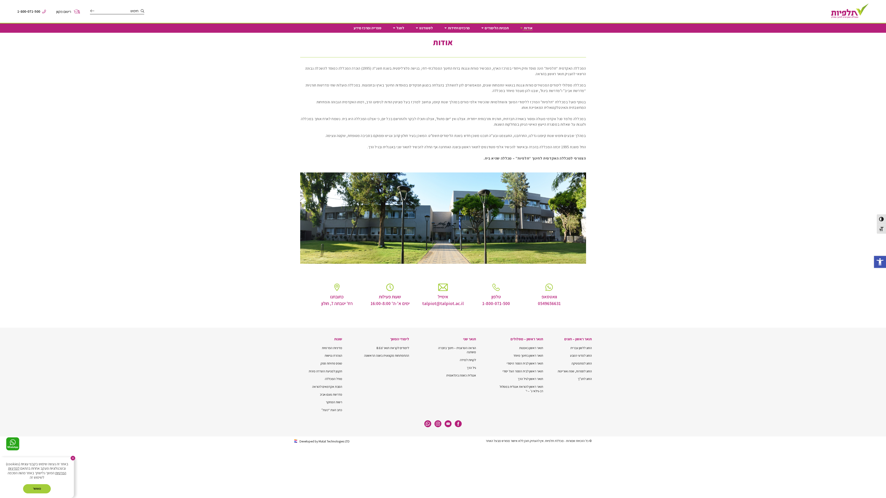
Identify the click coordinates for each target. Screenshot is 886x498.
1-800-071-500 (28, 11)
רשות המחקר (334, 402)
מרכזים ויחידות (459, 28)
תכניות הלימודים (497, 28)
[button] (880, 262)
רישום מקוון (63, 11)
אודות (528, 28)
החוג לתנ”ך (585, 379)
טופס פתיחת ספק (331, 363)
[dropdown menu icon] (521, 28)
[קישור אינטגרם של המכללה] (437, 423)
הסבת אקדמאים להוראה (327, 387)
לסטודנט (426, 28)
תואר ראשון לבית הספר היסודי (525, 363)
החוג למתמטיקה (582, 363)
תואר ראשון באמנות (531, 348)
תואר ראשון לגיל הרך (530, 379)
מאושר (37, 488)
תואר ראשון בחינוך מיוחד (528, 355)
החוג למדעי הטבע (581, 355)
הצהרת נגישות (333, 355)
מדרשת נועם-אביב (331, 394)
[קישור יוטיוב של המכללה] (448, 423)
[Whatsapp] (427, 423)
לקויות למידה (468, 360)
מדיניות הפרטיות (332, 348)
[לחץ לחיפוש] (92, 11)
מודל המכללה (333, 379)
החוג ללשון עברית (581, 348)
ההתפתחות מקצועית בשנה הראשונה (386, 355)
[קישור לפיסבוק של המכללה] (458, 423)
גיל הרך (471, 368)
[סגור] (73, 458)
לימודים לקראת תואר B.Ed (393, 348)
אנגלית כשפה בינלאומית (461, 375)
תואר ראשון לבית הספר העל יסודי (523, 371)
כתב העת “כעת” (331, 410)
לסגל (400, 28)
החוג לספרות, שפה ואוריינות (575, 371)
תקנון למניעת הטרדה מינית (325, 371)
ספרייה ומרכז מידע (367, 28)
